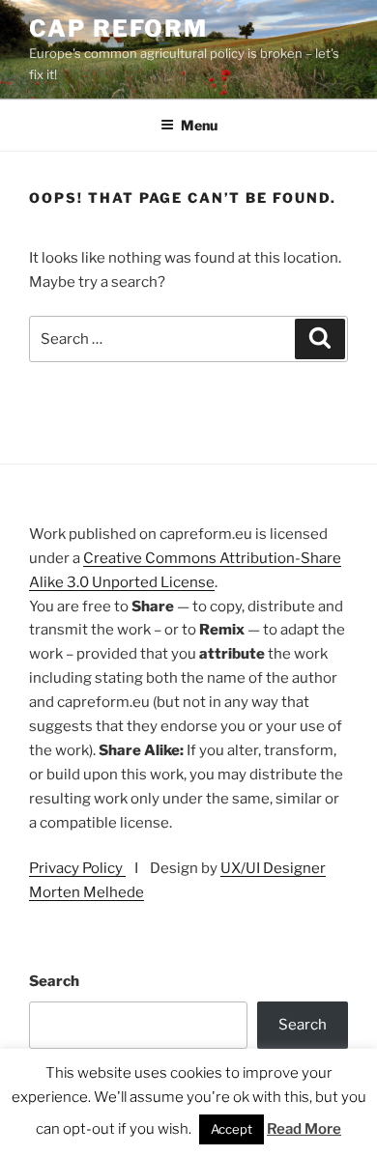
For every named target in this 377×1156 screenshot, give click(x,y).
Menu (199, 125)
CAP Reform (118, 28)
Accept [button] (231, 1129)
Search (54, 981)
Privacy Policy (77, 868)
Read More (304, 1129)
